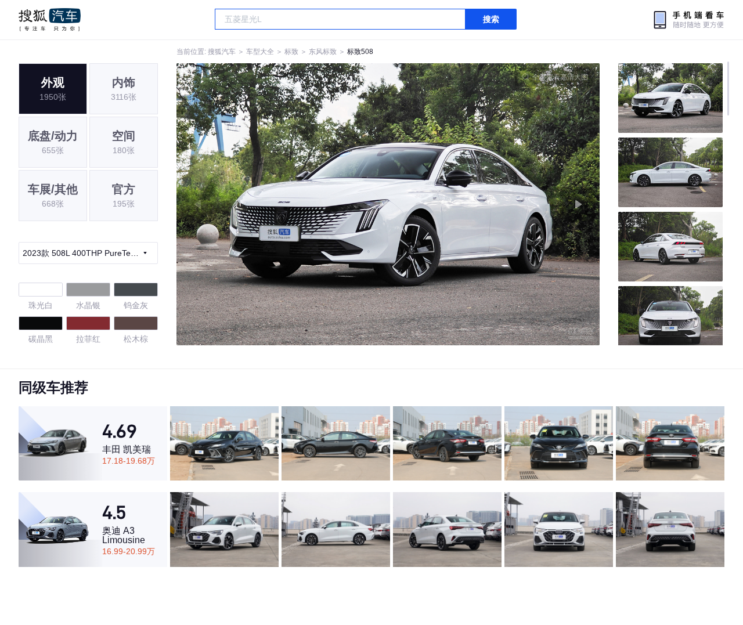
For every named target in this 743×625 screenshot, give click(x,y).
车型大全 (260, 52)
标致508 (360, 52)
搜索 (491, 19)
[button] (282, 204)
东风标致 (323, 52)
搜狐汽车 (50, 19)
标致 (291, 52)
